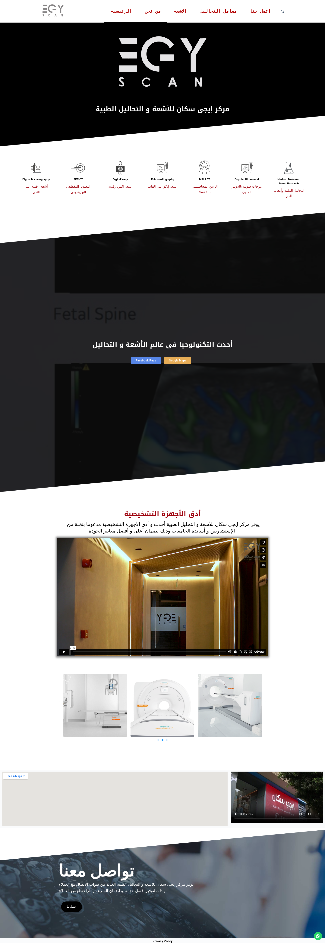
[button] (60, 702)
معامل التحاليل (218, 11)
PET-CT (78, 179)
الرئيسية (121, 11)
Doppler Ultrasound (247, 179)
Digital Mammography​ (36, 179)
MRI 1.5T (204, 179)
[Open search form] (282, 11)
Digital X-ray (120, 179)
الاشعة (180, 11)
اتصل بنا (260, 11)
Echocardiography (162, 179)
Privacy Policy (162, 941)
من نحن (153, 11)
